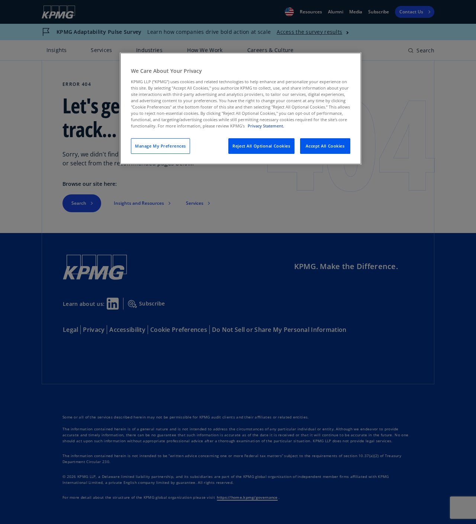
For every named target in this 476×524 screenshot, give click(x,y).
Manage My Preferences (160, 146)
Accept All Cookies (325, 146)
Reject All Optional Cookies (261, 146)
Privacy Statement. (266, 126)
